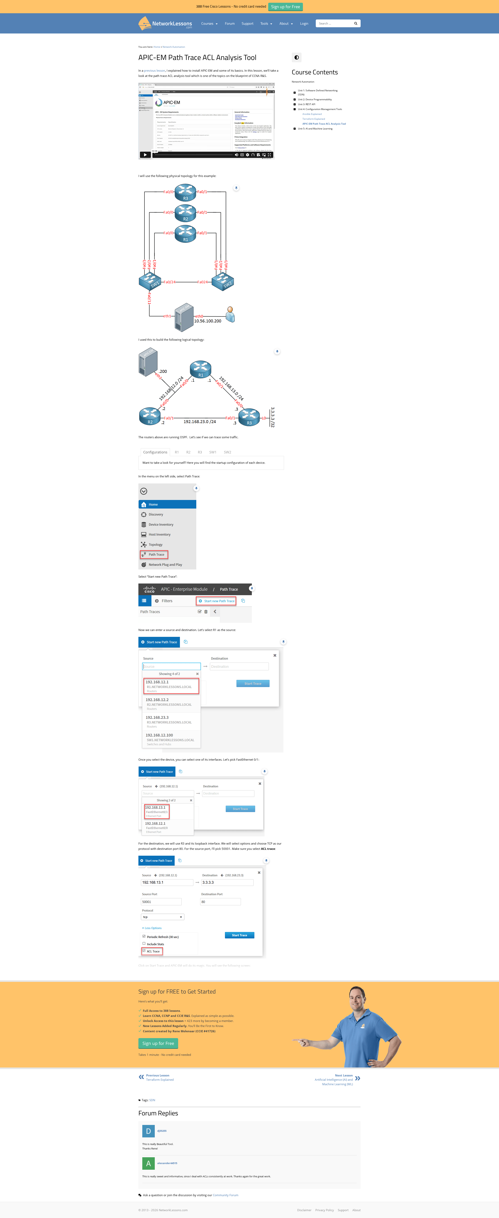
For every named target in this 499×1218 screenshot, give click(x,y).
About (284, 23)
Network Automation (174, 46)
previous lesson (154, 70)
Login (304, 23)
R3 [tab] (200, 452)
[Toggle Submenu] (295, 92)
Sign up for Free (158, 1043)
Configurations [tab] (155, 452)
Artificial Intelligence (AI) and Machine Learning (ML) (334, 1079)
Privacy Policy (324, 1210)
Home (157, 46)
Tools (264, 23)
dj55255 (161, 1131)
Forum (230, 23)
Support (247, 23)
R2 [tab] (188, 452)
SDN (152, 1100)
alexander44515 (167, 1163)
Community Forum (225, 1195)
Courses (207, 23)
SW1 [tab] (213, 452)
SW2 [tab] (227, 452)
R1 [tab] (177, 452)
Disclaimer (304, 1210)
